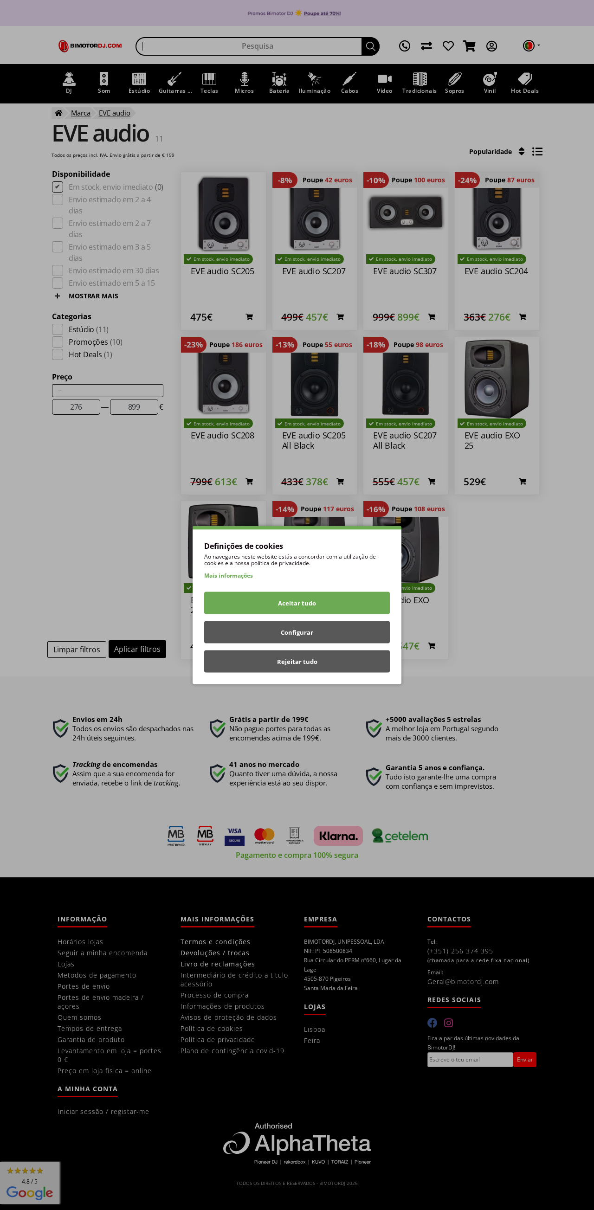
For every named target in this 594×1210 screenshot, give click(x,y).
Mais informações (228, 575)
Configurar (297, 632)
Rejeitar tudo (297, 661)
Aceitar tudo (297, 603)
